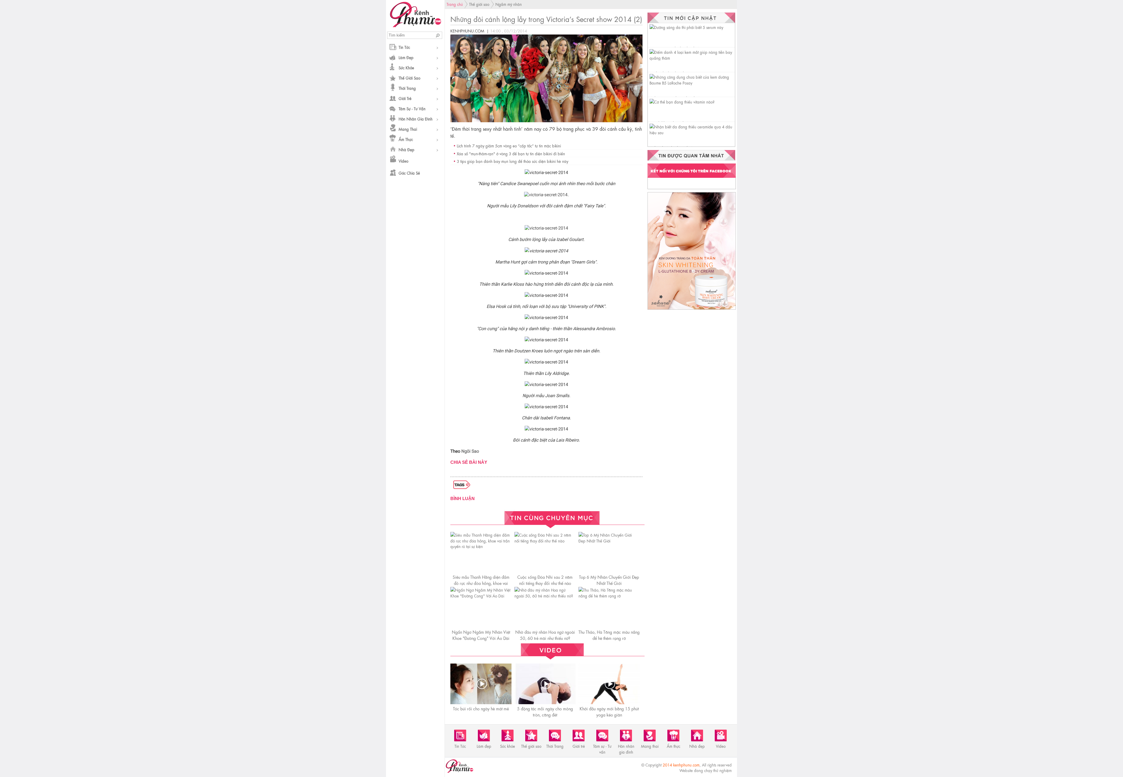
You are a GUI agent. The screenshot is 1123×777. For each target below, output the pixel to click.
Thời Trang (407, 87)
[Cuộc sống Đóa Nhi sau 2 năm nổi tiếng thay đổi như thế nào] (545, 540)
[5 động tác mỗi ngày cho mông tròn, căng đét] (545, 684)
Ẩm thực (406, 139)
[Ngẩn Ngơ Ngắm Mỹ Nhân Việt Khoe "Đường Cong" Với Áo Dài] (480, 595)
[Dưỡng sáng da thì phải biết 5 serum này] (686, 27)
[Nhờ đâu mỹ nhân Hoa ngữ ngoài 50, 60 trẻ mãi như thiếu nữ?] (545, 595)
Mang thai (408, 128)
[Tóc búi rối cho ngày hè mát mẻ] (481, 684)
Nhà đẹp (406, 149)
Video (403, 160)
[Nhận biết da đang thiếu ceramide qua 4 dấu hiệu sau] (692, 132)
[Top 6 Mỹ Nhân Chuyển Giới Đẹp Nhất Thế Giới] (609, 540)
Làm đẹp (406, 57)
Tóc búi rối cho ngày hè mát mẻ (481, 708)
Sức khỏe (406, 67)
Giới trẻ (405, 98)
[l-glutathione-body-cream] (691, 309)
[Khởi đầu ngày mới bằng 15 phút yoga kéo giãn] (609, 684)
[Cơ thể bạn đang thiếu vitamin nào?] (682, 101)
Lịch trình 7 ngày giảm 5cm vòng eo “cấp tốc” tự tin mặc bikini (509, 145)
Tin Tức (404, 46)
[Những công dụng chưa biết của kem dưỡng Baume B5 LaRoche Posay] (692, 82)
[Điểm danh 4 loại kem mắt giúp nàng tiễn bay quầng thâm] (692, 57)
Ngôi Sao (470, 451)
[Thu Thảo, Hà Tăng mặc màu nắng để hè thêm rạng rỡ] (609, 595)
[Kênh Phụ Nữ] (415, 25)
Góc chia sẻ (409, 172)
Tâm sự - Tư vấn (412, 108)
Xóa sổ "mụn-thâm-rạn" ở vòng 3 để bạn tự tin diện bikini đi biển (511, 153)
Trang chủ (455, 3)
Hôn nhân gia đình (416, 118)
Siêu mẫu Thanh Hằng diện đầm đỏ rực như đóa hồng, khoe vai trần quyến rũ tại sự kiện (481, 583)
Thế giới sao (409, 77)
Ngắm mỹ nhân (508, 3)
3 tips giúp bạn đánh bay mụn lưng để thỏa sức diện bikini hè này (512, 160)
